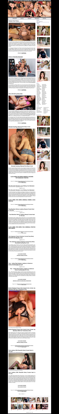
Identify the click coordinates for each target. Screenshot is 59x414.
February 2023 (39, 97)
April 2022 (38, 102)
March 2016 (43, 102)
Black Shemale (39, 108)
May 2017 (43, 98)
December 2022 (39, 98)
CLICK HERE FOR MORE (22, 279)
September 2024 (39, 89)
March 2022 (38, 103)
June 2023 (38, 95)
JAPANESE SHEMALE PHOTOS (22, 255)
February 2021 (44, 91)
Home (37, 21)
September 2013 (44, 103)
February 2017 (44, 100)
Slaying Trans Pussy (14, 20)
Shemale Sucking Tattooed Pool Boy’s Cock (19, 126)
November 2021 (44, 85)
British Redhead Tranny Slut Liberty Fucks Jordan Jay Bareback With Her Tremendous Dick (22, 288)
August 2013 (43, 104)
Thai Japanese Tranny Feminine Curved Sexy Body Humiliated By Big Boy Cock (21, 237)
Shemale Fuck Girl (39, 112)
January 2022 (44, 84)
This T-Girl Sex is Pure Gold (15, 93)
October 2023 (39, 93)
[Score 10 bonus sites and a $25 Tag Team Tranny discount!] (29, 17)
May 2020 (43, 94)
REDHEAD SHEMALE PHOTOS (22, 342)
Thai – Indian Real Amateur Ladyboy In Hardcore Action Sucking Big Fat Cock (20, 264)
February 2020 (44, 95)
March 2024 (38, 91)
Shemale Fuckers (27, 231)
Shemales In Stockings (23, 390)
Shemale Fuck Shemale (45, 108)
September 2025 (39, 86)
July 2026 (38, 84)
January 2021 (44, 92)
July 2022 (38, 101)
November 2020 (44, 93)
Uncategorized (46, 112)
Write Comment (24, 53)
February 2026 (39, 85)
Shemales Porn (23, 259)
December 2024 (39, 88)
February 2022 (39, 104)
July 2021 (43, 88)
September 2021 (44, 87)
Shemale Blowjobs (27, 181)
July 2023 (38, 94)
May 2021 (43, 90)
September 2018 (44, 97)
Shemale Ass (24, 52)
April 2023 (38, 96)
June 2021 (43, 89)
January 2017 (44, 101)
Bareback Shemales (18, 181)
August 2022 (38, 100)
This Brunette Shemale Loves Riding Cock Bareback (21, 185)
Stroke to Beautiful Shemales (16, 56)
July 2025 (38, 87)
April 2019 (43, 96)
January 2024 (39, 92)
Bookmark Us (41, 21)
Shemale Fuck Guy (46, 107)
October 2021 (44, 86)
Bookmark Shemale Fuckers (19, 57)
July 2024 (38, 90)
